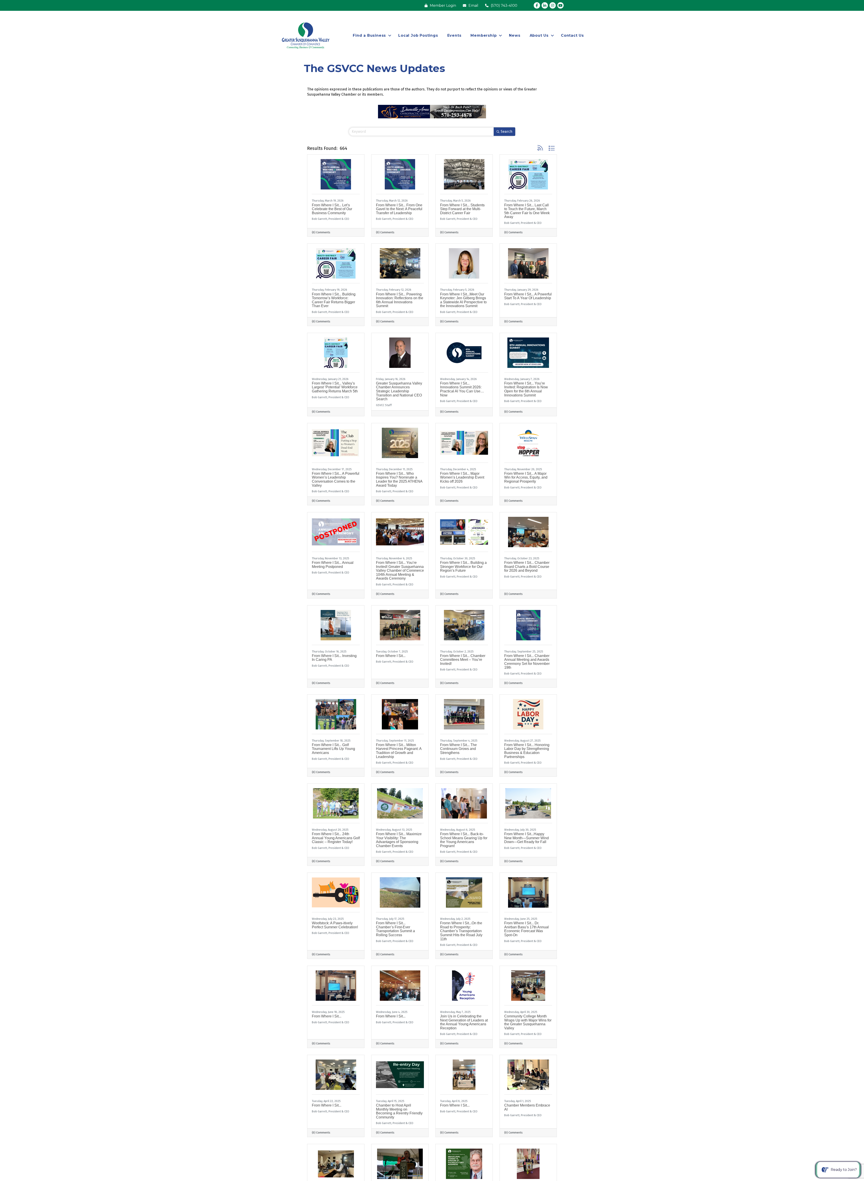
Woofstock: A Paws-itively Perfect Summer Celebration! (335, 925)
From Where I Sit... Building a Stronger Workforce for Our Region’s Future (463, 566)
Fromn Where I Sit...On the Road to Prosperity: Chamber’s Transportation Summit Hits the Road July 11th (461, 931)
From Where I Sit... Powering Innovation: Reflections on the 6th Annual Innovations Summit (399, 300)
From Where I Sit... (390, 656)
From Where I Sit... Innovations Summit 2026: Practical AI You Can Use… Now (462, 389)
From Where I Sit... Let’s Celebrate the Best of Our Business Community (332, 209)
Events (454, 35)
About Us (539, 35)
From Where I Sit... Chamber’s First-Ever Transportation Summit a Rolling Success (395, 929)
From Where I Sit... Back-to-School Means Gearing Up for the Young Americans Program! (463, 840)
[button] (540, 148)
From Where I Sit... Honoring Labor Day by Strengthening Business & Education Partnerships (526, 751)
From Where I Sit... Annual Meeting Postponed (332, 565)
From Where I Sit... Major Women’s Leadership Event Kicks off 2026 (462, 477)
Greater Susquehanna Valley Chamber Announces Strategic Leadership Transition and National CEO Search (399, 391)
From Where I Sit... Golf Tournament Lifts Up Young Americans (333, 749)
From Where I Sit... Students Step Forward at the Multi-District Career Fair (462, 209)
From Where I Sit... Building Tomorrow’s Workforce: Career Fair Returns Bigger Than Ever (334, 300)
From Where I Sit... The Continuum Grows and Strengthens (458, 749)
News (514, 35)
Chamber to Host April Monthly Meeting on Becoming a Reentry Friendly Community (399, 1111)
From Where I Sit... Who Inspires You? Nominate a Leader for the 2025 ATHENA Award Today (399, 479)
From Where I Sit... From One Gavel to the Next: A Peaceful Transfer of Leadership (399, 209)
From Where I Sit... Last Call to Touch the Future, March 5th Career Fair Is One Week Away (527, 211)
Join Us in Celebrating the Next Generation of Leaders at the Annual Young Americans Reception (464, 1022)
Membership (483, 35)
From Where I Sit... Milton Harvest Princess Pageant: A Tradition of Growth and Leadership (398, 751)
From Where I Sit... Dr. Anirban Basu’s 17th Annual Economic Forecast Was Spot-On (526, 929)
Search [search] (506, 131)
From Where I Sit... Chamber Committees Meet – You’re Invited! (462, 660)
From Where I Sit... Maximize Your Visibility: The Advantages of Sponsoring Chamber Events (399, 840)
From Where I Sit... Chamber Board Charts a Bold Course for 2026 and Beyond (526, 566)
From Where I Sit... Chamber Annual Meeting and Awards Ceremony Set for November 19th (527, 662)
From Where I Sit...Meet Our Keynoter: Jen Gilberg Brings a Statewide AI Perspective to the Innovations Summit (463, 300)
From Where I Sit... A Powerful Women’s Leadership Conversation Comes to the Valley (335, 479)
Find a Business (369, 35)
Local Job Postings (418, 35)
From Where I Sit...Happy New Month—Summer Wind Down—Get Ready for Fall (526, 838)
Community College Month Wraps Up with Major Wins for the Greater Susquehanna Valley (527, 1022)
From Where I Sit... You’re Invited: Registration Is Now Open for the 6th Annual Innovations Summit (526, 389)
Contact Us (572, 35)
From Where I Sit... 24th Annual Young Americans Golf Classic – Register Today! (336, 838)
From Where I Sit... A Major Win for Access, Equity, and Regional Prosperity (525, 477)
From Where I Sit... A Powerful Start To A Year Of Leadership (528, 296)
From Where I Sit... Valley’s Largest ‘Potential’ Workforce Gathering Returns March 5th (335, 387)
